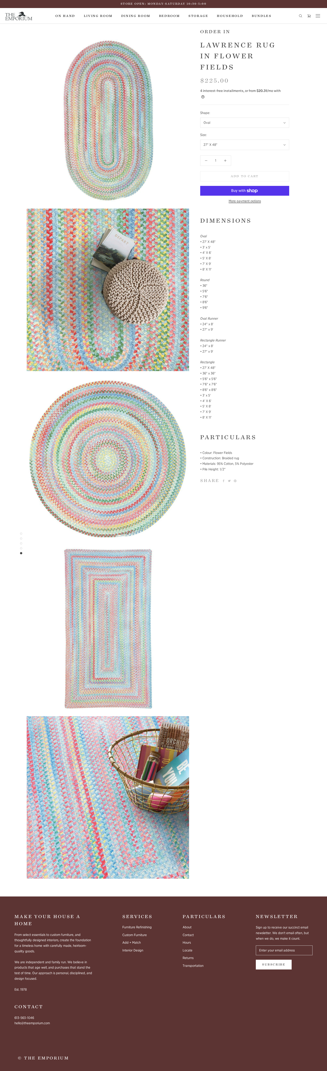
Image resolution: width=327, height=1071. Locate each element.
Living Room (98, 16)
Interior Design (132, 950)
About (187, 927)
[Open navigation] (318, 16)
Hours (187, 943)
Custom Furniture (134, 935)
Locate (187, 950)
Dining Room (135, 16)
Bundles (262, 16)
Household (230, 16)
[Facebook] (223, 481)
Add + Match (131, 943)
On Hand (65, 16)
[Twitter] (229, 481)
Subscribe (273, 964)
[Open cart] (309, 16)
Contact (188, 935)
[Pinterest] (235, 481)
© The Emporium (43, 1058)
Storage (198, 16)
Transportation (193, 966)
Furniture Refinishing (137, 927)
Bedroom (169, 16)
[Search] (301, 16)
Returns (188, 958)
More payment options (245, 201)
